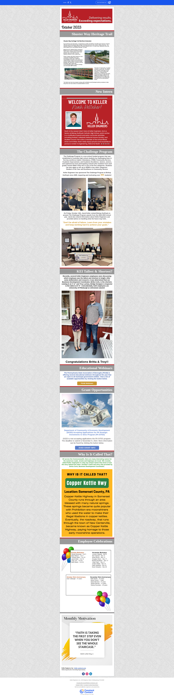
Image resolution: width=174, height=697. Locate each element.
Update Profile (79, 685)
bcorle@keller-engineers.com (86, 687)
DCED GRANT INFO (87, 448)
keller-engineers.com (80, 668)
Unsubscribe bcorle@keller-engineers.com (87, 683)
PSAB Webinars (87, 383)
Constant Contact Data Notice (91, 685)
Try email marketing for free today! (87, 694)
